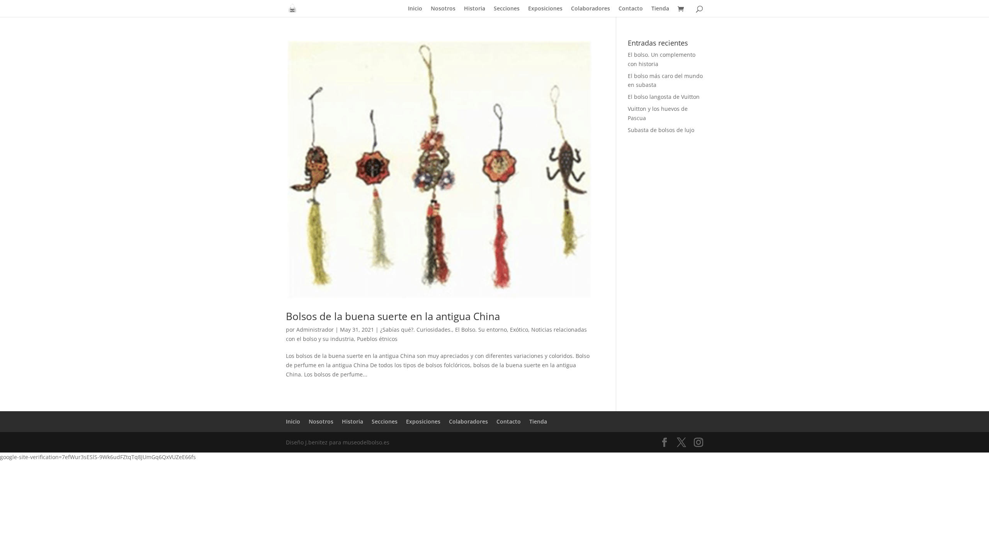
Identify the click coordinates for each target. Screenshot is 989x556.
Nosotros (443, 9)
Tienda (660, 9)
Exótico (519, 329)
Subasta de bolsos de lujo (661, 130)
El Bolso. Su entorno (481, 329)
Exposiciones (545, 9)
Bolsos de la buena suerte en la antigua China (393, 316)
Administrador (315, 329)
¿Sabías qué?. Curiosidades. (416, 329)
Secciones (507, 9)
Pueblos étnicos (377, 338)
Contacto (631, 9)
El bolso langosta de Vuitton (664, 96)
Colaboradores (590, 9)
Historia (474, 9)
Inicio (415, 9)
